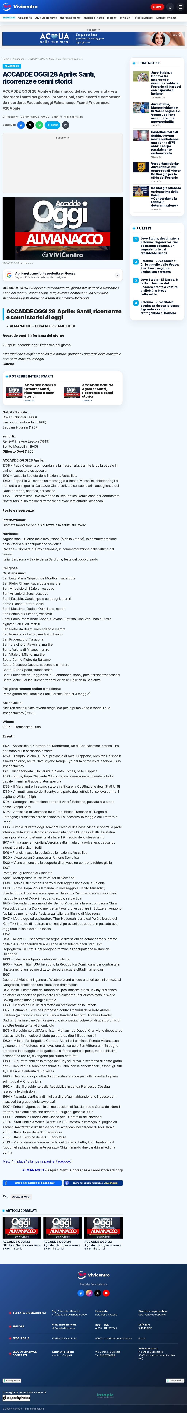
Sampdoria (25, 17)
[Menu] (180, 7)
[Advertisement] (62, 165)
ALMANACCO (33, 1170)
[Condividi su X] (30, 125)
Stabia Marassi (144, 17)
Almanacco (18, 59)
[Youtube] (106, 1293)
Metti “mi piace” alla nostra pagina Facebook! (37, 1161)
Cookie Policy (176, 1380)
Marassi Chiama (166, 17)
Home (6, 59)
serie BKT (126, 17)
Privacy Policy (13, 1380)
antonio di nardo (94, 17)
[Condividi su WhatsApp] (39, 125)
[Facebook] (80, 1293)
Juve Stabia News (46, 17)
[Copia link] (65, 125)
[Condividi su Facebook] (21, 125)
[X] (97, 1293)
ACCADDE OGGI (21, 1196)
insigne (112, 17)
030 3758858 (107, 1355)
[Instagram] (89, 1293)
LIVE (158, 6)
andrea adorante (70, 17)
